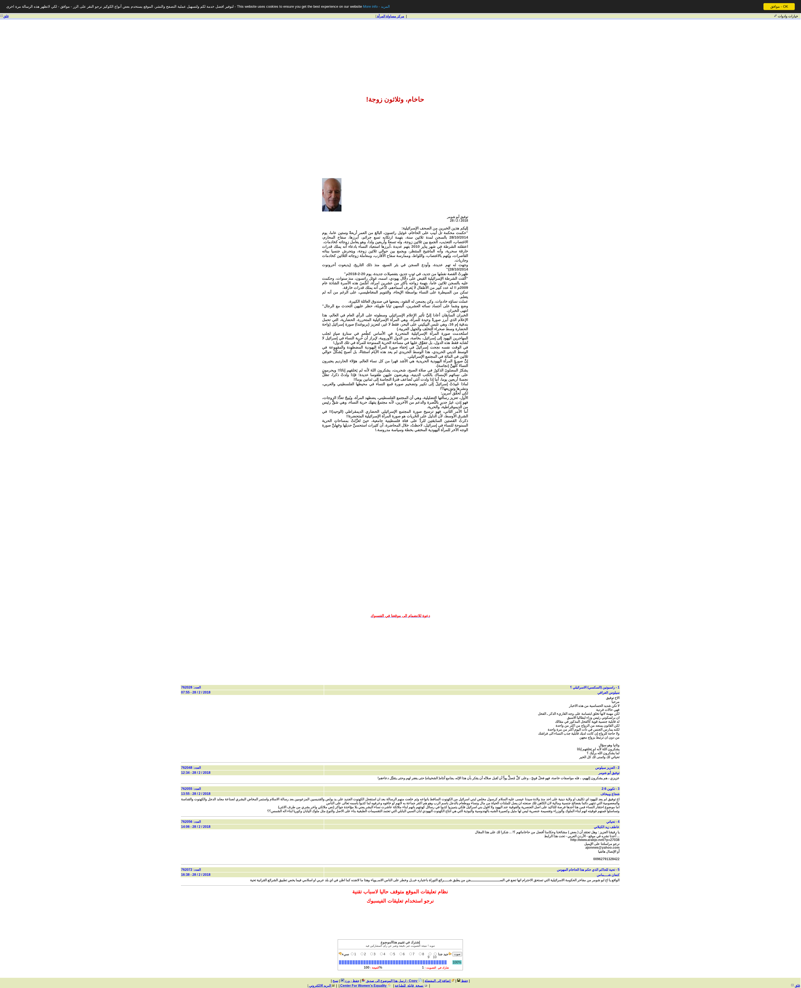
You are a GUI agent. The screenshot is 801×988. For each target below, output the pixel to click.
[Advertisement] (400, 52)
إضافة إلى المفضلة (437, 981)
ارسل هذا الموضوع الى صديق (385, 981)
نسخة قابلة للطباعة (409, 985)
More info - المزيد (376, 7)
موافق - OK (779, 7)
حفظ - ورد (351, 981)
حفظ (464, 981)
